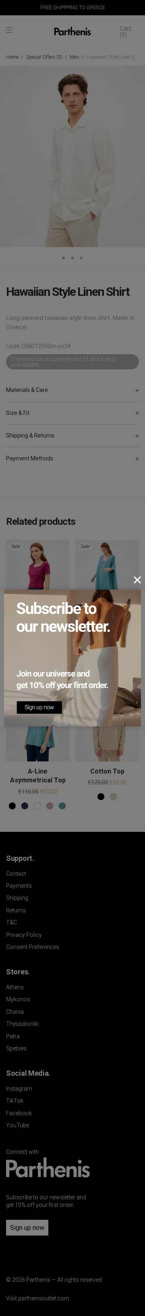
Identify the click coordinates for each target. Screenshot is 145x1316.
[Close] (137, 580)
